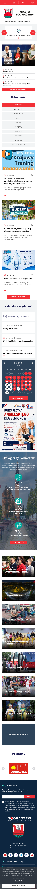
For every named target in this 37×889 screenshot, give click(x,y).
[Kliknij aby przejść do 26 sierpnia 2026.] (14, 389)
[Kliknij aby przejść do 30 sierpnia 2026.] (30, 389)
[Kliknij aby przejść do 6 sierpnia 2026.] (18, 377)
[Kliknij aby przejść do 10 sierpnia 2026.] (7, 381)
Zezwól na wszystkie (18, 886)
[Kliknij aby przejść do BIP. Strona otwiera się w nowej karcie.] (32, 855)
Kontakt (7, 21)
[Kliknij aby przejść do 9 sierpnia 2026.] (30, 377)
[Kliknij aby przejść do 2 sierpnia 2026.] (30, 373)
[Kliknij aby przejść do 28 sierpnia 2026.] (22, 389)
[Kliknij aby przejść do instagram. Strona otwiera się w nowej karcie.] (16, 855)
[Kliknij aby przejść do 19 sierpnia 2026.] (14, 385)
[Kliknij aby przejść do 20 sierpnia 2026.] (18, 385)
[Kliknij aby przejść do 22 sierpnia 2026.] (26, 385)
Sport (18, 118)
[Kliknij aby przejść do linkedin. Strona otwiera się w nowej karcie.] (26, 855)
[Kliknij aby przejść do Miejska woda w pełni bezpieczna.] (18, 260)
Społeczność (18, 136)
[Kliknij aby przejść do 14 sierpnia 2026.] (22, 381)
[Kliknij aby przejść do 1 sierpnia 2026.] (26, 373)
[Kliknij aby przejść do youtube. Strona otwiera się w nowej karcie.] (5, 855)
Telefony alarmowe (24, 21)
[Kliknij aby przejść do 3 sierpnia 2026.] (7, 377)
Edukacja (18, 131)
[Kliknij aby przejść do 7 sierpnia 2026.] (22, 377)
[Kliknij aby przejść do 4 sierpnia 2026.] (10, 377)
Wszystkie (18, 105)
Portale (13, 21)
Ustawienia (18, 880)
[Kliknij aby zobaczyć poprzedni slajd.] (4, 32)
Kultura (18, 123)
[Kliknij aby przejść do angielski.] (18, 427)
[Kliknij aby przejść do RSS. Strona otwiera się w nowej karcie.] (32, 175)
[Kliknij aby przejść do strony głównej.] (13, 2)
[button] (33, 53)
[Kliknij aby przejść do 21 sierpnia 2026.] (22, 385)
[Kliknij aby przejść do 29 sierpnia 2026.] (26, 389)
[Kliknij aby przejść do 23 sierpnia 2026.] (30, 385)
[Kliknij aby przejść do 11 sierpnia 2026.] (10, 381)
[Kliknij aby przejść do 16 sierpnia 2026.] (30, 381)
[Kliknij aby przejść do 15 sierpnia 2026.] (26, 381)
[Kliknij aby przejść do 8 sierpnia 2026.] (26, 377)
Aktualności (18, 109)
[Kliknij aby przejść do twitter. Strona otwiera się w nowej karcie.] (21, 855)
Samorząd (18, 140)
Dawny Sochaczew (18, 145)
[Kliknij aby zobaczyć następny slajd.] (33, 32)
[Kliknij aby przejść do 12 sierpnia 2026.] (14, 381)
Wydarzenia (18, 114)
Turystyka (18, 127)
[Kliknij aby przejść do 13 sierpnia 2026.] (18, 381)
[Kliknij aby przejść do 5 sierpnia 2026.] (14, 377)
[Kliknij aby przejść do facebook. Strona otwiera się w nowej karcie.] (10, 855)
